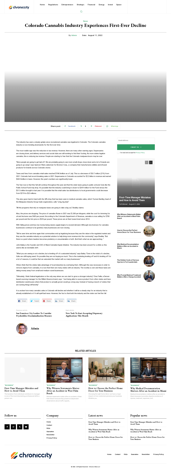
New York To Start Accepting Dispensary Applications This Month (84, 314)
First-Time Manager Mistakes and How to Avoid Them (135, 199)
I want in (134, 147)
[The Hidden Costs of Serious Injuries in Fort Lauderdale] (149, 261)
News (85, 21)
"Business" (9, 385)
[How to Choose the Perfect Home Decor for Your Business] (149, 231)
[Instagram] (13, 426)
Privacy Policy (140, 152)
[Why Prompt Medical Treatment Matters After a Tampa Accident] (149, 276)
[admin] (21, 328)
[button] (81, 11)
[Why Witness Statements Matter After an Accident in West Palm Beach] (149, 216)
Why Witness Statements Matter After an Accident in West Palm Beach (129, 216)
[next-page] (151, 162)
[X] (19, 426)
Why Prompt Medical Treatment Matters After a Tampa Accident (129, 276)
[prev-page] (146, 162)
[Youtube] (26, 426)
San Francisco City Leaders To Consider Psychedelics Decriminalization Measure (34, 314)
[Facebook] (7, 426)
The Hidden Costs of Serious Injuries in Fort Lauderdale (128, 261)
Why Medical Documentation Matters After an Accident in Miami (128, 246)
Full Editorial (123, 204)
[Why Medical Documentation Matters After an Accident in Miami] (149, 246)
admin (74, 35)
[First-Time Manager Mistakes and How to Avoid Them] (136, 182)
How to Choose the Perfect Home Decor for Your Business (129, 231)
